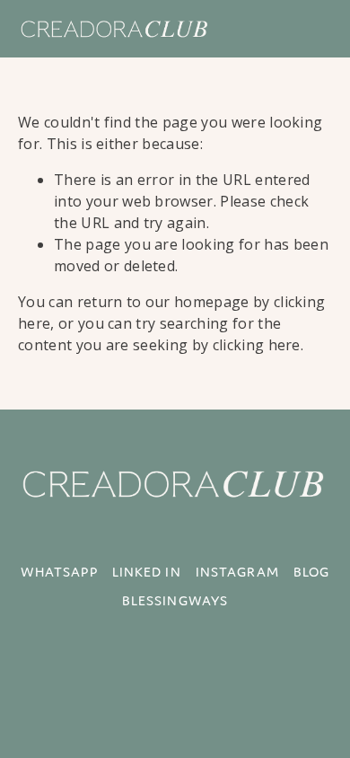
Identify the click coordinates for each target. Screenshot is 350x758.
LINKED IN (146, 571)
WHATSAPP (59, 571)
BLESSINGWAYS (175, 600)
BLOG (311, 571)
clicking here (257, 345)
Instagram (237, 571)
